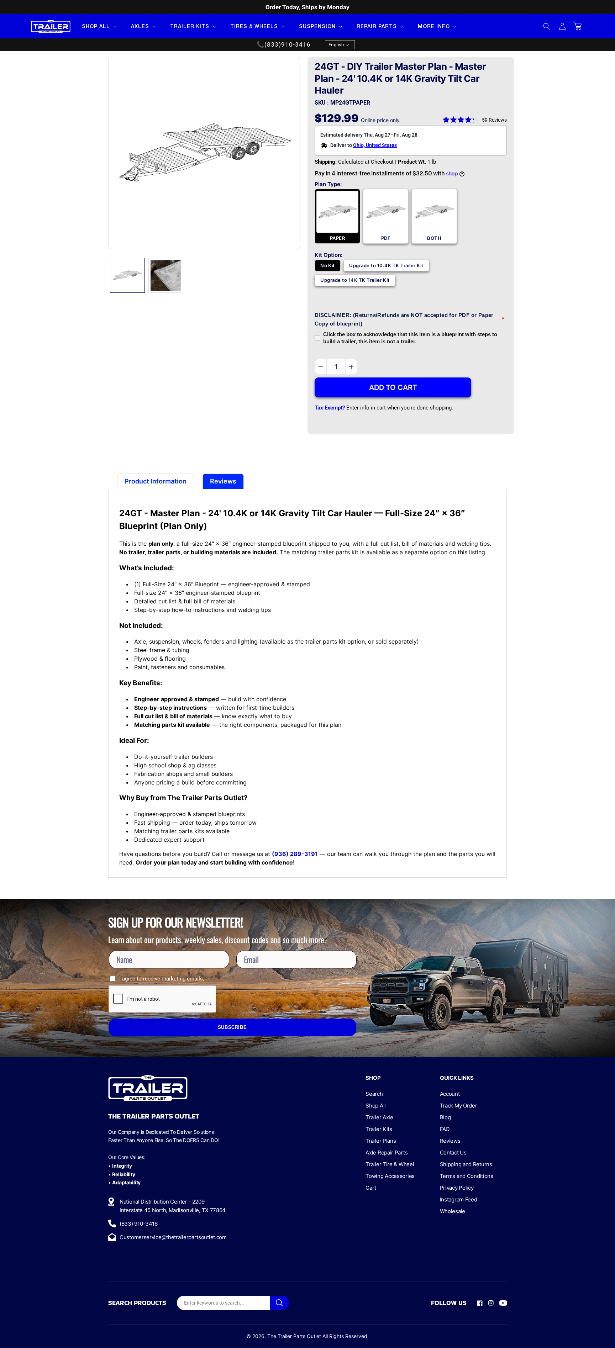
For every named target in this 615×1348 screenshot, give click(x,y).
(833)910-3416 (287, 44)
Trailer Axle (379, 1117)
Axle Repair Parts (387, 1152)
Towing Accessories (390, 1176)
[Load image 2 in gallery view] (165, 275)
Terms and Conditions (466, 1176)
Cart (371, 1187)
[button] (99, 26)
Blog (445, 1117)
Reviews (450, 1140)
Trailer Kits (379, 1129)
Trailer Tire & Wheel (390, 1164)
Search (374, 1093)
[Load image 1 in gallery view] (127, 275)
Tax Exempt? (330, 408)
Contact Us (453, 1152)
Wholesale (452, 1211)
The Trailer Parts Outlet (294, 1336)
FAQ (445, 1129)
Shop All (376, 1105)
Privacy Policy (457, 1187)
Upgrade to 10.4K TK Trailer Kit (386, 265)
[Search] (279, 1303)
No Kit (327, 265)
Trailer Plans (381, 1140)
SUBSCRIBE (232, 1027)
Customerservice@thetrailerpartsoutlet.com (173, 1237)
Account (450, 1093)
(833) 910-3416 (139, 1223)
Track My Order (458, 1105)
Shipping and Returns (466, 1164)
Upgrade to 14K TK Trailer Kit (355, 280)
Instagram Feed (458, 1199)
